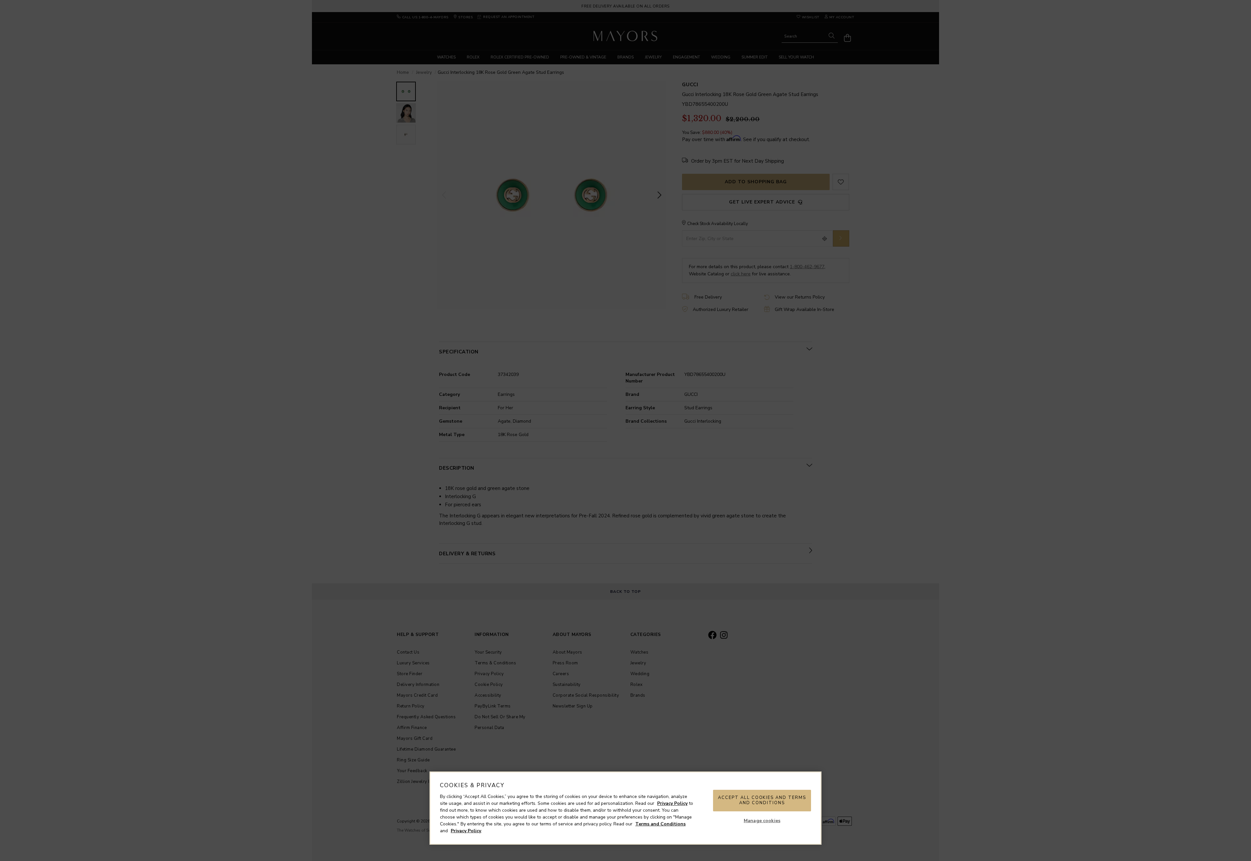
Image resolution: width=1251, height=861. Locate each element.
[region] (625, 808)
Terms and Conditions (660, 824)
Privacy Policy (672, 803)
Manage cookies (762, 821)
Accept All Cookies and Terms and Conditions (762, 800)
